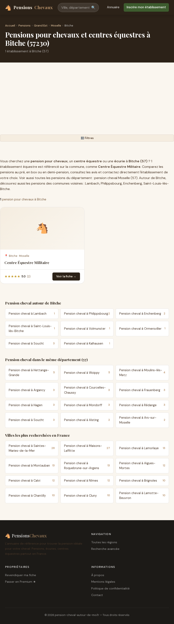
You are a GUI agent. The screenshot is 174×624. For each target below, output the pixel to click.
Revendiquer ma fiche (20, 575)
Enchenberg (132, 183)
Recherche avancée (105, 549)
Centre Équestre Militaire (26, 262)
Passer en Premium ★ (20, 582)
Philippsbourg (111, 183)
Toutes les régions (104, 542)
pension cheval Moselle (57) (116, 178)
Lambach (92, 183)
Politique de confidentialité (110, 588)
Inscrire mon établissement (146, 7)
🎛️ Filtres (87, 138)
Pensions (29, 7)
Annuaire (113, 7)
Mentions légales (103, 582)
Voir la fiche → (66, 276)
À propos (97, 575)
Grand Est (41, 25)
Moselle (56, 25)
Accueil (10, 25)
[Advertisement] (87, 102)
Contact (97, 595)
